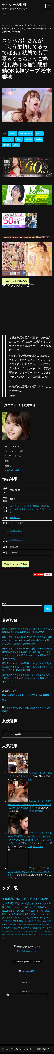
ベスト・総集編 (16, 934)
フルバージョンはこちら (15, 281)
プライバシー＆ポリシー (22, 1049)
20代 (42, 924)
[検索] (4, 14)
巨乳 (20, 903)
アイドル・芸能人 (34, 934)
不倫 (24, 928)
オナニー (6, 934)
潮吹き (12, 918)
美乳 (33, 918)
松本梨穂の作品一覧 (14, 470)
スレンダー (20, 907)
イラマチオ (46, 928)
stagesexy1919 (28, 971)
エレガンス (16, 540)
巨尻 (9, 928)
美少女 (34, 903)
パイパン (38, 931)
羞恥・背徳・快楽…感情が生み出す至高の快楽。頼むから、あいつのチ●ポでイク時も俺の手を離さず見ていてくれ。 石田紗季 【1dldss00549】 (27, 640)
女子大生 (47, 931)
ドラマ (43, 918)
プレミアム (16, 531)
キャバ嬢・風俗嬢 (26, 133)
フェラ (35, 907)
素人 (17, 928)
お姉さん (13, 133)
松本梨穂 (39, 139)
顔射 (34, 924)
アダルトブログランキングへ (15, 567)
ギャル (25, 934)
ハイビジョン (8, 139)
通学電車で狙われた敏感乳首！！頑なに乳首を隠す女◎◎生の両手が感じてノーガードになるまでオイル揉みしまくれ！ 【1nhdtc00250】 (27, 666)
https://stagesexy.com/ (27, 951)
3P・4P (43, 911)
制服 (26, 924)
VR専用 (18, 921)
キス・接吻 (29, 921)
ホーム (5, 25)
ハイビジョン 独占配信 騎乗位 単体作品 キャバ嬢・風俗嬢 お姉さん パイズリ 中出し (30, 509)
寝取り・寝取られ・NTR (22, 911)
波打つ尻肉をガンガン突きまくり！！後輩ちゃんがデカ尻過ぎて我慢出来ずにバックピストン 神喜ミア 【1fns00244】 (27, 678)
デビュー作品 (44, 921)
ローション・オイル (26, 931)
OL (31, 928)
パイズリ (39, 133)
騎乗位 (16, 145)
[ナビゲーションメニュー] (48, 6)
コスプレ (14, 931)
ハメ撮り (7, 924)
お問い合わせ (43, 1049)
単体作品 (28, 139)
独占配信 (6, 145)
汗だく (44, 934)
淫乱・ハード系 (12, 914)
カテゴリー (7, 729)
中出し (19, 139)
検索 (4, 603)
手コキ (5, 931)
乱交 (37, 928)
